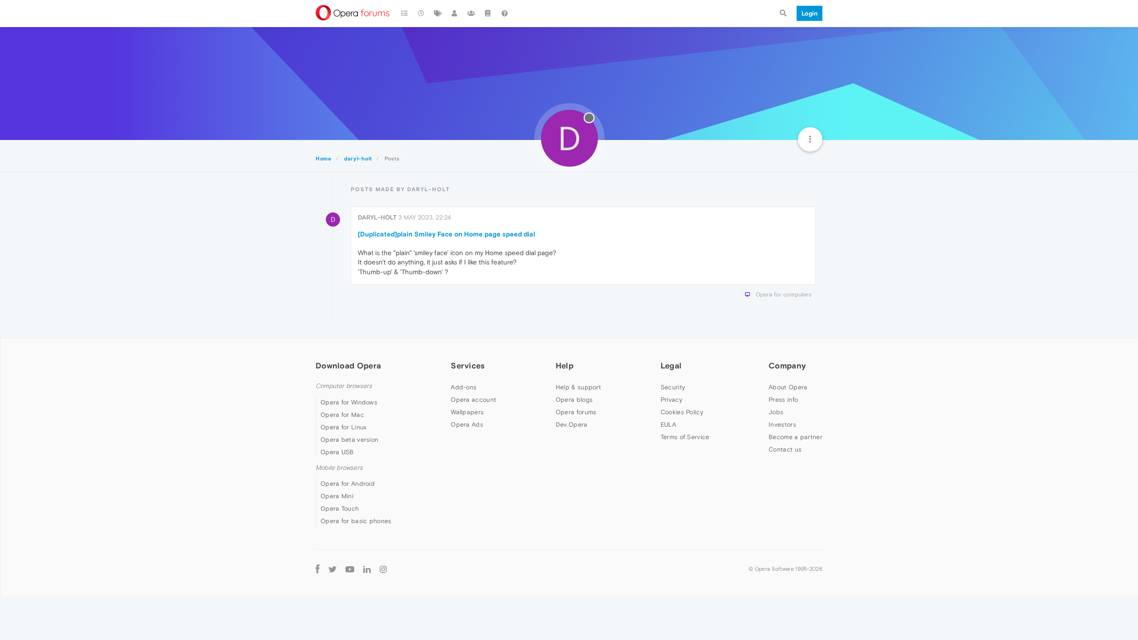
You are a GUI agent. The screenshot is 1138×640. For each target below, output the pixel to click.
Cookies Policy (682, 412)
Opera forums (576, 412)
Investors (782, 424)
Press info (783, 399)
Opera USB (337, 452)
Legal (671, 365)
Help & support (578, 387)
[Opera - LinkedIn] (367, 569)
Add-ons (464, 387)
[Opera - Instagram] (383, 569)
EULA (668, 424)
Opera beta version (349, 439)
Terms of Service (685, 436)
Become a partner (795, 436)
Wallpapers (467, 412)
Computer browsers (344, 386)
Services (468, 365)
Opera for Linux (344, 427)
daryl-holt (377, 217)
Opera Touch (340, 508)
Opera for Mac (342, 414)
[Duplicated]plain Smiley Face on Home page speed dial (446, 234)
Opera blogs (574, 399)
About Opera (788, 387)
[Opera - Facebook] (317, 568)
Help (564, 365)
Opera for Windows (349, 402)
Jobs (776, 412)
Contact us (785, 449)
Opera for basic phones (356, 520)
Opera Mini (337, 496)
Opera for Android (348, 483)
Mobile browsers (339, 468)
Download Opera (348, 365)
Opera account (473, 399)
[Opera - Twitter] (332, 569)
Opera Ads (467, 424)
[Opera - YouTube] (350, 569)
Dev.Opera (572, 424)
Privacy (671, 399)
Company (787, 365)
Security (673, 387)
